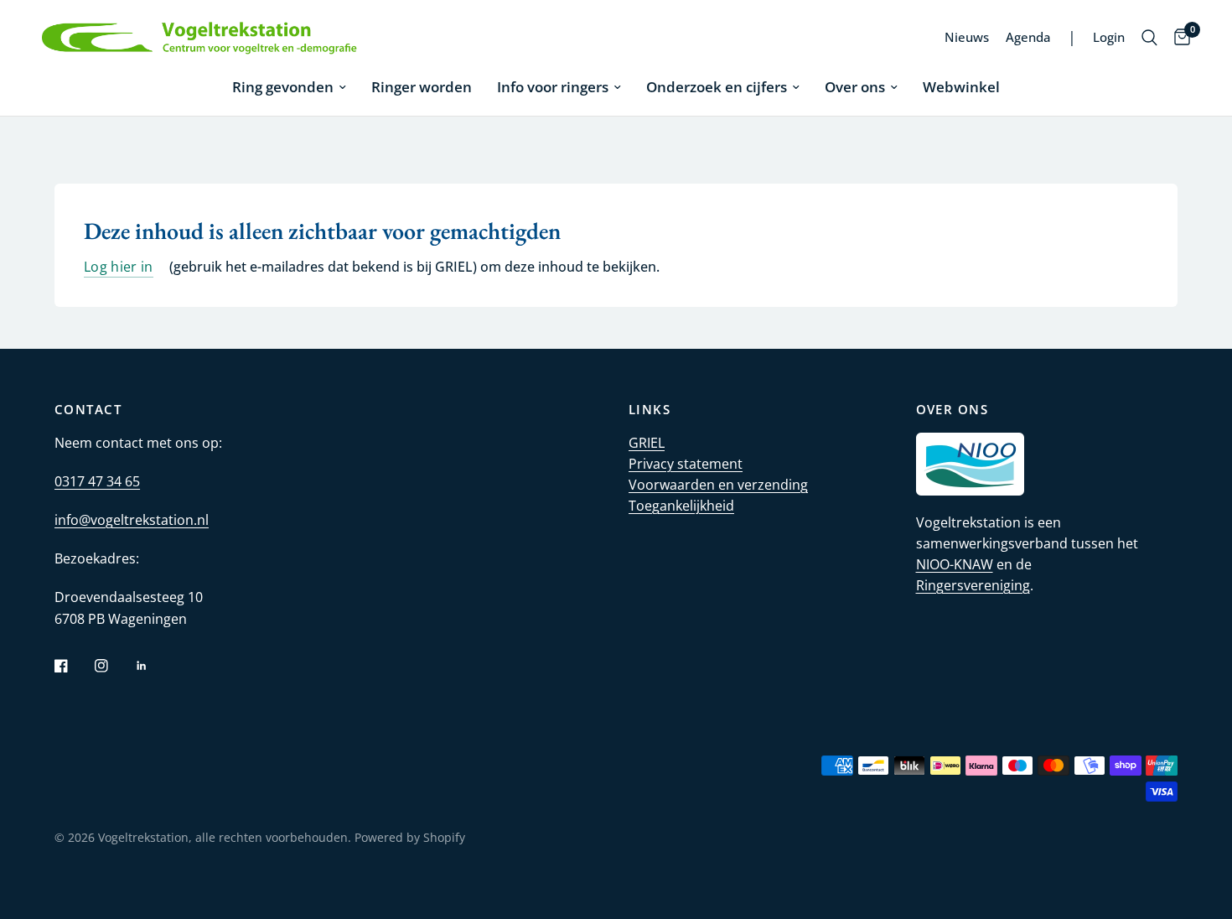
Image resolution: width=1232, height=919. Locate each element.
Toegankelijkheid (681, 505)
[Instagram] (113, 665)
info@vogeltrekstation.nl (131, 520)
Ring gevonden (283, 86)
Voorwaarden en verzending (718, 484)
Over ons (855, 86)
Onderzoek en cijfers (716, 86)
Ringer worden (421, 86)
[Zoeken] (1149, 37)
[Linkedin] (153, 665)
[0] (1178, 37)
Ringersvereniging (973, 585)
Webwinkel (961, 86)
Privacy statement (686, 463)
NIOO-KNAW (954, 564)
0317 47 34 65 (97, 481)
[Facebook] (72, 665)
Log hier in (118, 267)
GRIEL (647, 443)
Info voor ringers (552, 86)
